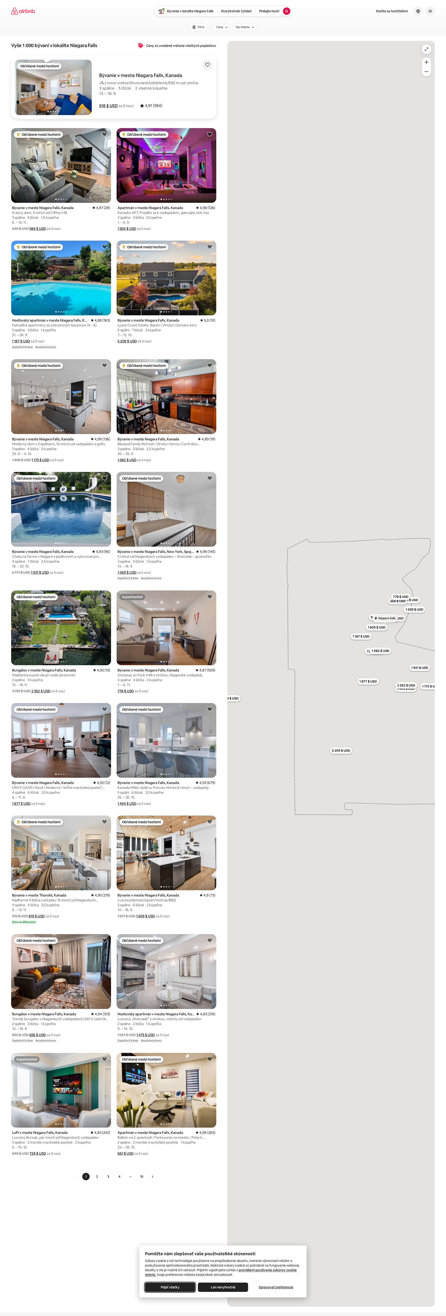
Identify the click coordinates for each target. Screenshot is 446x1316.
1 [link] (86, 1176)
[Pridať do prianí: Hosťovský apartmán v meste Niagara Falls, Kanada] (104, 246)
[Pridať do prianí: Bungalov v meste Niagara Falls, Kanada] (104, 596)
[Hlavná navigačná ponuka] (430, 11)
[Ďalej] (152, 1176)
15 (141, 1176)
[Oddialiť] (426, 71)
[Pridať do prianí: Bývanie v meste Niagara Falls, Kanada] (104, 134)
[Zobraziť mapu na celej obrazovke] (426, 49)
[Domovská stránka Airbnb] (23, 11)
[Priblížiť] (426, 62)
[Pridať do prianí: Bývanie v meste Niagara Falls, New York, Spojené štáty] (209, 478)
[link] (75, 1176)
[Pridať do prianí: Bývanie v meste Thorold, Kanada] (104, 821)
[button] (108, 105)
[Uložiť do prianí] (207, 65)
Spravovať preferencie (276, 1287)
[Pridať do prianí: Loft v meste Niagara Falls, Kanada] (104, 1059)
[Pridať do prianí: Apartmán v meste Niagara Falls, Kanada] (209, 134)
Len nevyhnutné (223, 1287)
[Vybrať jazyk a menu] (418, 11)
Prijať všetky (170, 1287)
